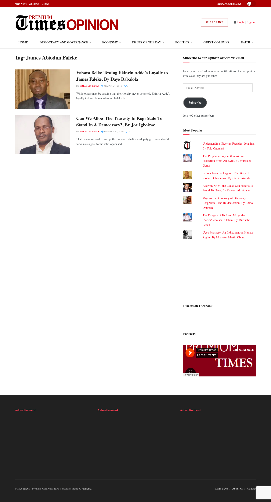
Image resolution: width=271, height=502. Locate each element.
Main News (21, 3)
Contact (45, 3)
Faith (245, 42)
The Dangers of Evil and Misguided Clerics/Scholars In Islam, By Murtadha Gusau (226, 220)
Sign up (251, 22)
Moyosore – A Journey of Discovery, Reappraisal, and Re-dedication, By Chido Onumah (228, 203)
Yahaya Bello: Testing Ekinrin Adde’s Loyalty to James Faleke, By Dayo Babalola (122, 76)
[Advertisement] (219, 270)
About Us (34, 3)
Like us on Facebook (198, 305)
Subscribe (215, 22)
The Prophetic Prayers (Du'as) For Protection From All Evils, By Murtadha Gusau (227, 160)
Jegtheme (86, 488)
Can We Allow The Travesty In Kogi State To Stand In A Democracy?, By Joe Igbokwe (119, 121)
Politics (182, 42)
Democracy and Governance (64, 42)
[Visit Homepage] (67, 22)
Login (241, 22)
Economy (110, 42)
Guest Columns (216, 42)
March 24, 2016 (112, 85)
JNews (26, 488)
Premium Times (89, 85)
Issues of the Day (146, 42)
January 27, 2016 (113, 131)
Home (23, 42)
